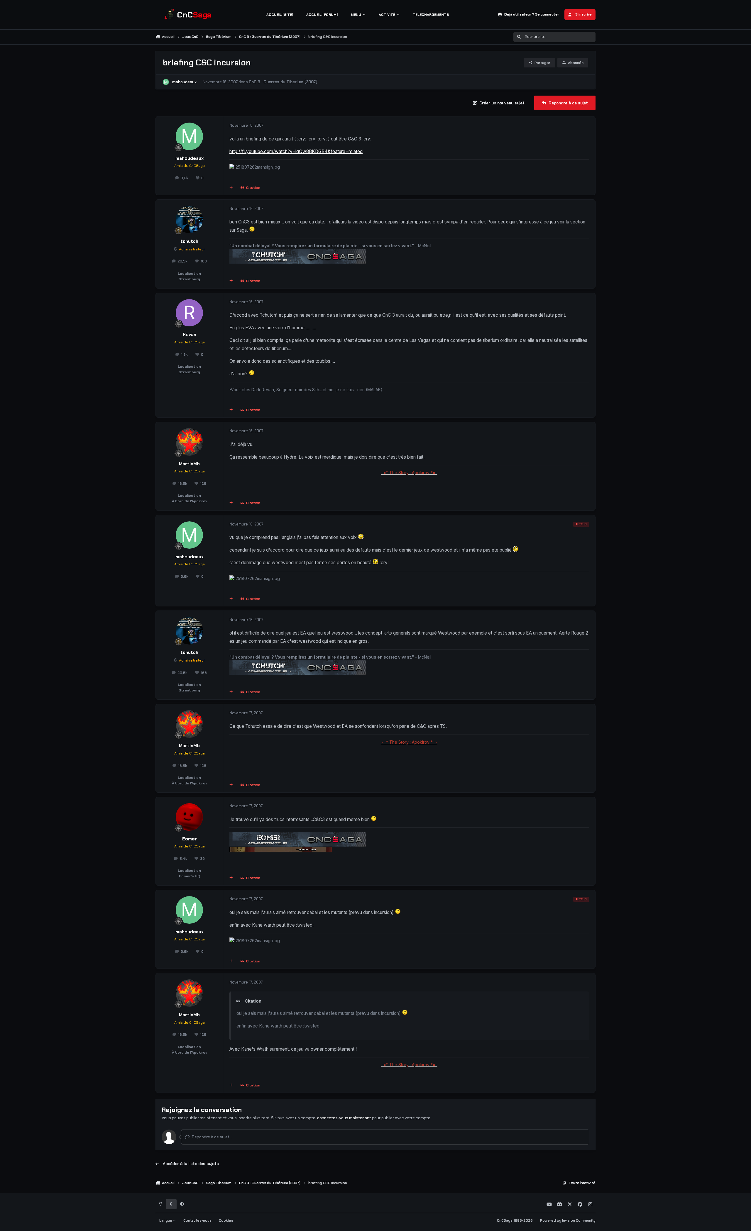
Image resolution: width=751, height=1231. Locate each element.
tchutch (189, 241)
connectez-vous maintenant (344, 1117)
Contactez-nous (197, 1220)
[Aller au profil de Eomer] (189, 817)
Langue (166, 1220)
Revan (189, 335)
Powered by (568, 1220)
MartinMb (189, 464)
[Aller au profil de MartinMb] (189, 442)
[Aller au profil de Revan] (189, 313)
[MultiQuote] (231, 188)
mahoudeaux (184, 81)
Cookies (226, 1220)
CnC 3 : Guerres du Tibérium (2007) (283, 81)
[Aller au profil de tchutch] (189, 219)
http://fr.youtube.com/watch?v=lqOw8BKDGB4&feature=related (296, 151)
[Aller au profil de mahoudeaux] (166, 82)
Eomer (189, 839)
